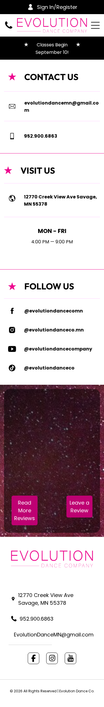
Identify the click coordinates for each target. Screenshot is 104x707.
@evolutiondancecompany (58, 349)
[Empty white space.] (8, 25)
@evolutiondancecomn (53, 311)
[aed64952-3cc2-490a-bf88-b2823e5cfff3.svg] (12, 311)
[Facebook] (33, 658)
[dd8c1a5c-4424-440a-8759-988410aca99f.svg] (12, 330)
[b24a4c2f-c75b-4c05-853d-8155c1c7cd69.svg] (12, 368)
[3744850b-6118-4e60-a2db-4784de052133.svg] (12, 349)
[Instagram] (52, 658)
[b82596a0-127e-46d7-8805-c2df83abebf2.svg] (12, 136)
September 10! (52, 52)
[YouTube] (70, 658)
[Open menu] (95, 25)
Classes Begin (56, 44)
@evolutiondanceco (49, 368)
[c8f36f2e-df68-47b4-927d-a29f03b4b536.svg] (12, 198)
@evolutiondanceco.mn (54, 330)
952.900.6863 (40, 136)
